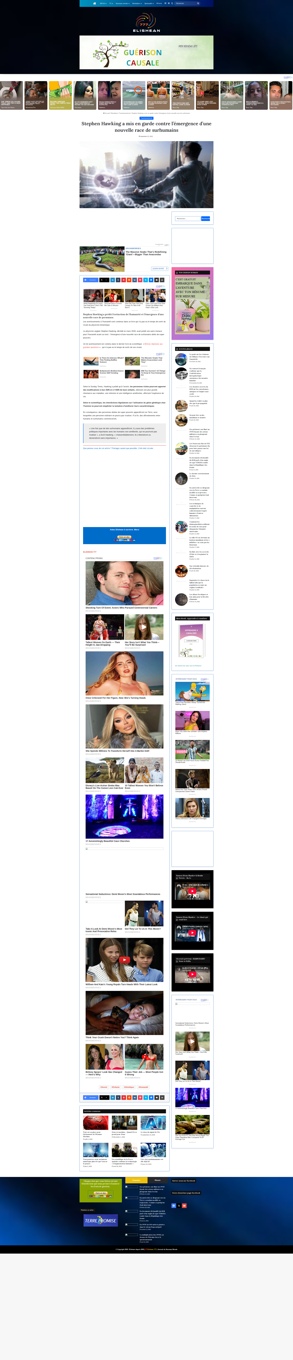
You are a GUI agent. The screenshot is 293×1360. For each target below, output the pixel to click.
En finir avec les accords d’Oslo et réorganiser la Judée (199, 554)
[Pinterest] (123, 280)
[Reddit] (129, 280)
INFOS (102, 3)
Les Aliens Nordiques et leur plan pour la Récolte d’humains (199, 596)
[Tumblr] (118, 280)
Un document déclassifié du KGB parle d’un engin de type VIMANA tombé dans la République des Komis (198, 462)
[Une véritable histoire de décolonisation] (181, 571)
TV (110, 3)
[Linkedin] (112, 280)
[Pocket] (140, 280)
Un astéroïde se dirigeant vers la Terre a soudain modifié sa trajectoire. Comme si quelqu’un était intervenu (199, 492)
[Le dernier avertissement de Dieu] (181, 478)
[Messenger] (151, 280)
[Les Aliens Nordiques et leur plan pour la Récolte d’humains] (181, 599)
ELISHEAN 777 (89, 552)
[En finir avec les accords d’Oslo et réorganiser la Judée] (181, 557)
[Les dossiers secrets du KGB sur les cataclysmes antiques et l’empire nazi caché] (181, 392)
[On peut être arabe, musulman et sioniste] (181, 420)
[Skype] (145, 280)
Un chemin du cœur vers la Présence (188, 666)
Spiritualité (148, 3)
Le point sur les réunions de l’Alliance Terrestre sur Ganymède (199, 356)
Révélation (136, 3)
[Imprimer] (162, 280)
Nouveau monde (122, 3)
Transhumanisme (124, 113)
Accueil (107, 113)
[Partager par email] (156, 280)
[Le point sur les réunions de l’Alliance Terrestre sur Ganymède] (181, 359)
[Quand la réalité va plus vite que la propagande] (181, 406)
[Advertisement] (125, 228)
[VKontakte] (134, 280)
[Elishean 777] (146, 23)
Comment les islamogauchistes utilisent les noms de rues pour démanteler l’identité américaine (199, 526)
